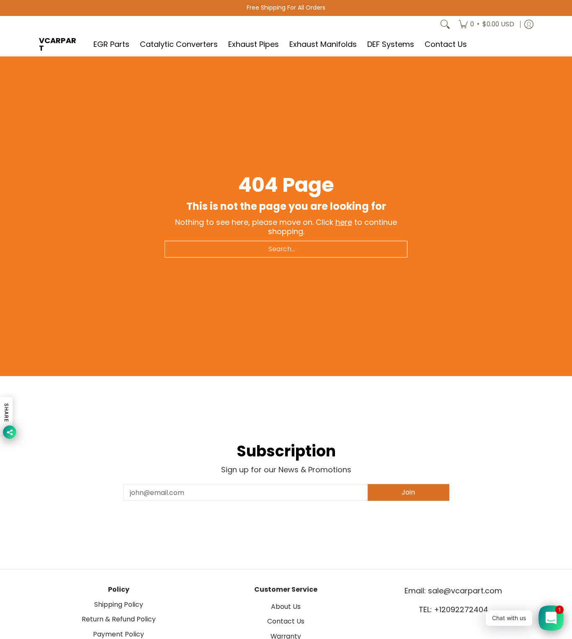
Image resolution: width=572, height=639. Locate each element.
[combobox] (286, 249)
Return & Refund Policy (119, 619)
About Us (286, 606)
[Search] (445, 24)
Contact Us (285, 621)
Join (408, 492)
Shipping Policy (118, 604)
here (343, 222)
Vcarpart (57, 44)
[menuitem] (486, 24)
